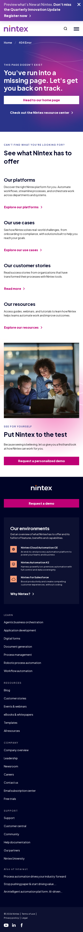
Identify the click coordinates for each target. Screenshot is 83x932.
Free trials (10, 798)
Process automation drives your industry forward (35, 876)
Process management (18, 654)
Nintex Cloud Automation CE (39, 547)
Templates (10, 722)
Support (9, 818)
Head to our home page (41, 100)
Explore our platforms (21, 207)
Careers (9, 774)
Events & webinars (15, 706)
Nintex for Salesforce (35, 577)
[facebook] (21, 925)
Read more (13, 289)
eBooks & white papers (18, 714)
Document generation (18, 646)
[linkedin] (14, 925)
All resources (12, 730)
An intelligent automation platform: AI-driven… (33, 891)
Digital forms (12, 638)
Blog (7, 690)
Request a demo (41, 503)
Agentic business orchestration (23, 622)
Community (11, 834)
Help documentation (17, 842)
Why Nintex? (20, 594)
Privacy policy (11, 918)
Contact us (11, 782)
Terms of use (28, 913)
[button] (65, 28)
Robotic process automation (22, 662)
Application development (20, 630)
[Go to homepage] (16, 29)
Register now (16, 15)
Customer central (15, 826)
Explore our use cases (21, 250)
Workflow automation (18, 671)
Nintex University (14, 858)
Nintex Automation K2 (35, 562)
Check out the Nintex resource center (40, 113)
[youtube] (6, 925)
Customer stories (15, 698)
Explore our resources (21, 327)
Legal (25, 918)
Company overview (16, 750)
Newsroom (11, 766)
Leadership (11, 758)
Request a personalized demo (41, 461)
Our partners (12, 850)
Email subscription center (20, 790)
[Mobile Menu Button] (75, 28)
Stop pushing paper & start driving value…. (30, 884)
